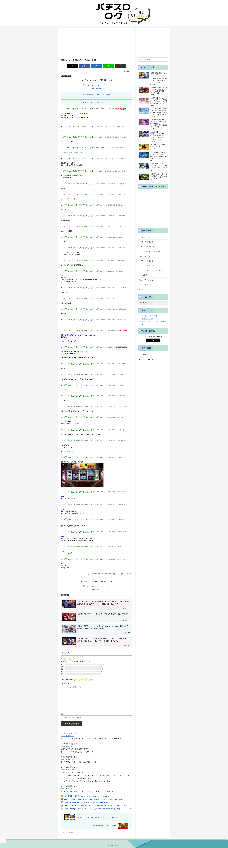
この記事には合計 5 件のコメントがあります (96, 94)
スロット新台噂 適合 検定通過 (151, 270)
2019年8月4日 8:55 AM (67, 746)
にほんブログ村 (96, 88)
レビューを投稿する (71, 724)
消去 (91, 680)
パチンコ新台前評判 (147, 247)
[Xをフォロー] (153, 340)
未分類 (141, 289)
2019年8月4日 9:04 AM (67, 759)
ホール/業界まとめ (145, 275)
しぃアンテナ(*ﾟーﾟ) (149, 316)
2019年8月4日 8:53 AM (67, 736)
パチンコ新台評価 (146, 242)
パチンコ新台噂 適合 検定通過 (151, 251)
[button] (120, 66)
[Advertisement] (96, 44)
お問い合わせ (143, 354)
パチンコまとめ (144, 237)
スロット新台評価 (146, 261)
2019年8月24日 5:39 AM (68, 788)
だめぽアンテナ (147, 319)
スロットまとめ (66, 75)
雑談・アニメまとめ (146, 280)
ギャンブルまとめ (145, 285)
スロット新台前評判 (147, 266)
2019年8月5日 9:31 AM (67, 769)
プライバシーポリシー (147, 359)
